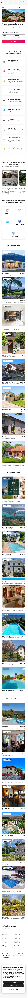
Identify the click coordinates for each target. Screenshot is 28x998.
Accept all (13, 982)
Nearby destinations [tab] (6, 928)
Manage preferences (13, 989)
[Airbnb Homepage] (3, 7)
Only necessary (13, 985)
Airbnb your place (20, 7)
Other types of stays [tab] (17, 928)
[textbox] (7, 37)
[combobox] (13, 32)
